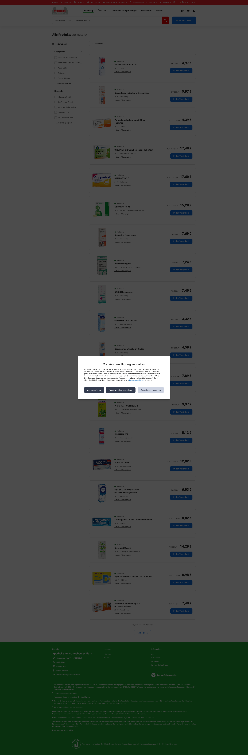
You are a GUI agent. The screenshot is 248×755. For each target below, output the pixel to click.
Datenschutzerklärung (136, 380)
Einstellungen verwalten (151, 390)
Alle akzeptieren (94, 390)
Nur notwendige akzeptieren (120, 390)
